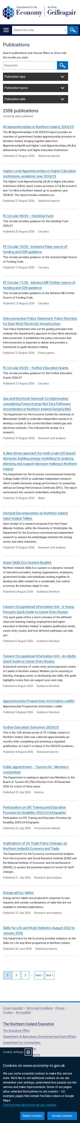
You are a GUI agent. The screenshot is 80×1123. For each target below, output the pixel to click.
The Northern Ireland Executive (28, 1024)
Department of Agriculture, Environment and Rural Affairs (39, 1036)
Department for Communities (22, 1042)
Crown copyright (13, 1008)
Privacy (60, 1008)
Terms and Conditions (39, 1008)
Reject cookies (32, 1116)
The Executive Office (16, 1030)
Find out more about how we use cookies (29, 1105)
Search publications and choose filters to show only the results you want (34, 55)
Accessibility (23, 1012)
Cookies (8, 1012)
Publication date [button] (14, 99)
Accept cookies (62, 1116)
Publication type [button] (14, 76)
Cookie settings (13, 1052)
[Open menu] (6, 30)
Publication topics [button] (16, 88)
